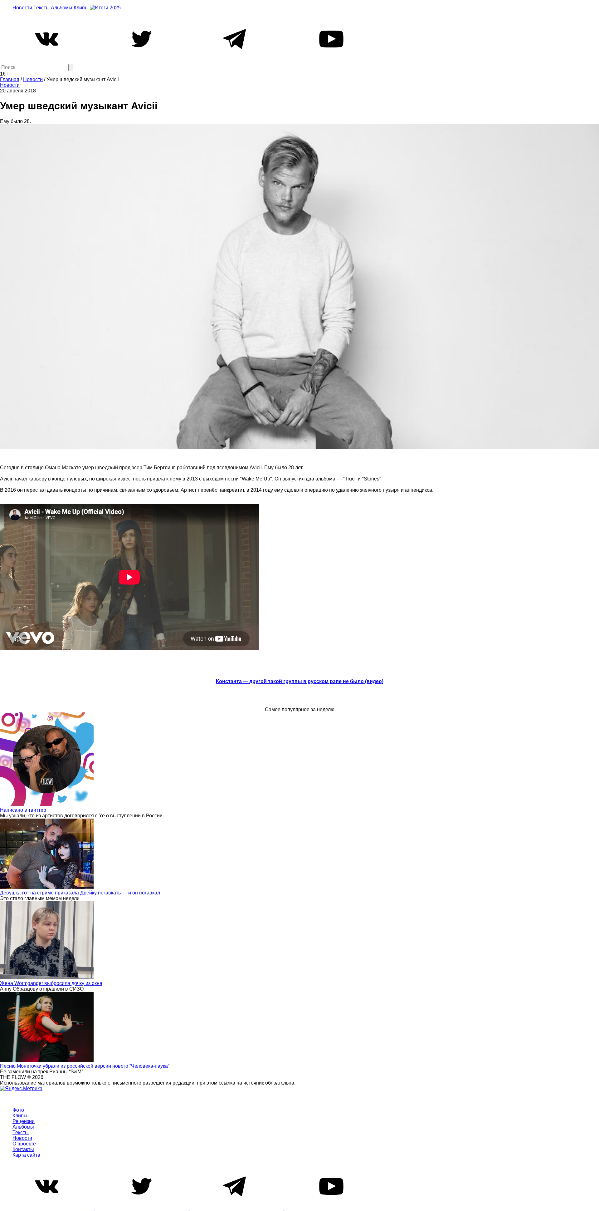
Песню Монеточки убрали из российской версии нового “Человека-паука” (84, 1066)
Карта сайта (26, 1155)
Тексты (41, 7)
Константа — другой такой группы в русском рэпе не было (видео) (299, 681)
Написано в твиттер (23, 810)
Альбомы (61, 7)
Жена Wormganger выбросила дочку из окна (51, 983)
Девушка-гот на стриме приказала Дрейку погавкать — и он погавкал (80, 892)
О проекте (24, 1143)
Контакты (23, 1149)
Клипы (81, 7)
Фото (18, 1110)
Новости (22, 7)
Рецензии (23, 1121)
